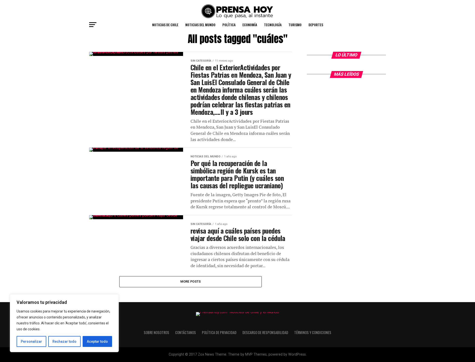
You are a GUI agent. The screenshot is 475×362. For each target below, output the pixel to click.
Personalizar (31, 341)
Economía (249, 24)
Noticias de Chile (165, 24)
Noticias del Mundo (200, 24)
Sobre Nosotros (156, 332)
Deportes (316, 24)
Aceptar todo (97, 341)
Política (229, 24)
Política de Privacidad (219, 332)
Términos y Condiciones (312, 332)
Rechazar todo (64, 341)
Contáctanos (185, 332)
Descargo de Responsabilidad (265, 332)
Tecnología (273, 24)
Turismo (295, 24)
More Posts (190, 281)
